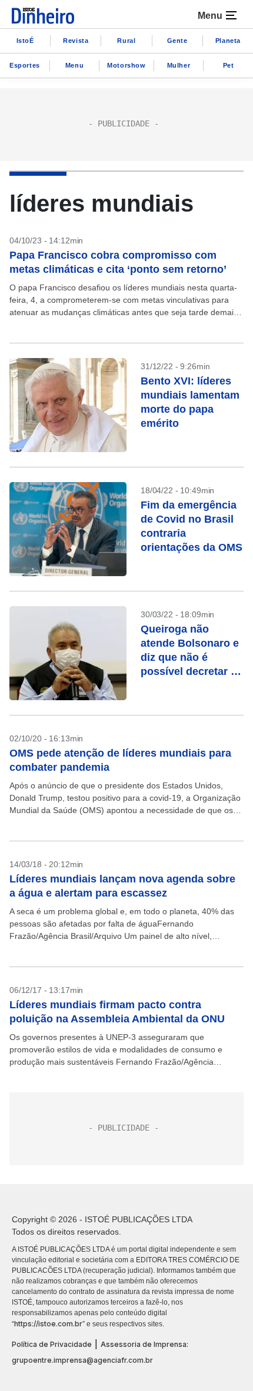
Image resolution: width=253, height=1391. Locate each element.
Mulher (179, 65)
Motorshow (126, 65)
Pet (228, 65)
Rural (126, 40)
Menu (74, 65)
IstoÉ (25, 40)
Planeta (228, 40)
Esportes (24, 65)
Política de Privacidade (52, 1344)
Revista (75, 40)
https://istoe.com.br (48, 1323)
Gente (177, 40)
